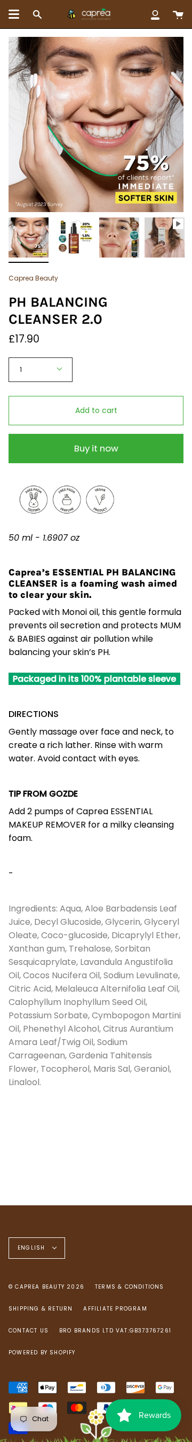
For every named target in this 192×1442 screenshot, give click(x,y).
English (32, 1248)
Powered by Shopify (42, 1353)
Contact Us (29, 1331)
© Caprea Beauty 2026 (46, 1287)
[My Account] (155, 14)
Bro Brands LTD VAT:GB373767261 (115, 1331)
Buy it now (96, 448)
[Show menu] (14, 14)
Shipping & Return (41, 1309)
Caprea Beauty (33, 278)
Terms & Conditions (129, 1287)
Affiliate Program (115, 1309)
